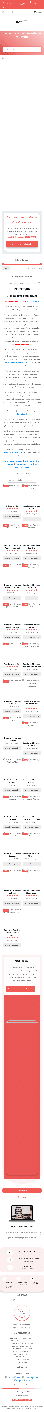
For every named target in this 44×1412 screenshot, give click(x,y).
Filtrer (6, 268)
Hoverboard (22, 414)
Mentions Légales (26, 1406)
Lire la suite (31, 598)
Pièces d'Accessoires (22, 1341)
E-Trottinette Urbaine (13, 461)
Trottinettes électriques (13, 452)
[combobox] (22, 282)
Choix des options (12, 558)
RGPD (34, 1406)
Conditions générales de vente (10, 1406)
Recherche (38, 49)
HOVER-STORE (33, 301)
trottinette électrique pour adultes (19, 362)
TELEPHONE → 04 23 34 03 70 (22, 1349)
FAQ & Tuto (22, 1362)
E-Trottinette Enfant (24, 464)
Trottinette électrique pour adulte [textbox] (22, 283)
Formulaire (22, 1357)
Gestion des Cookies (31, 1408)
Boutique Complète (22, 1343)
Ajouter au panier (12, 516)
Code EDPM (22, 1359)
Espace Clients (22, 1354)
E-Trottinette (32, 310)
